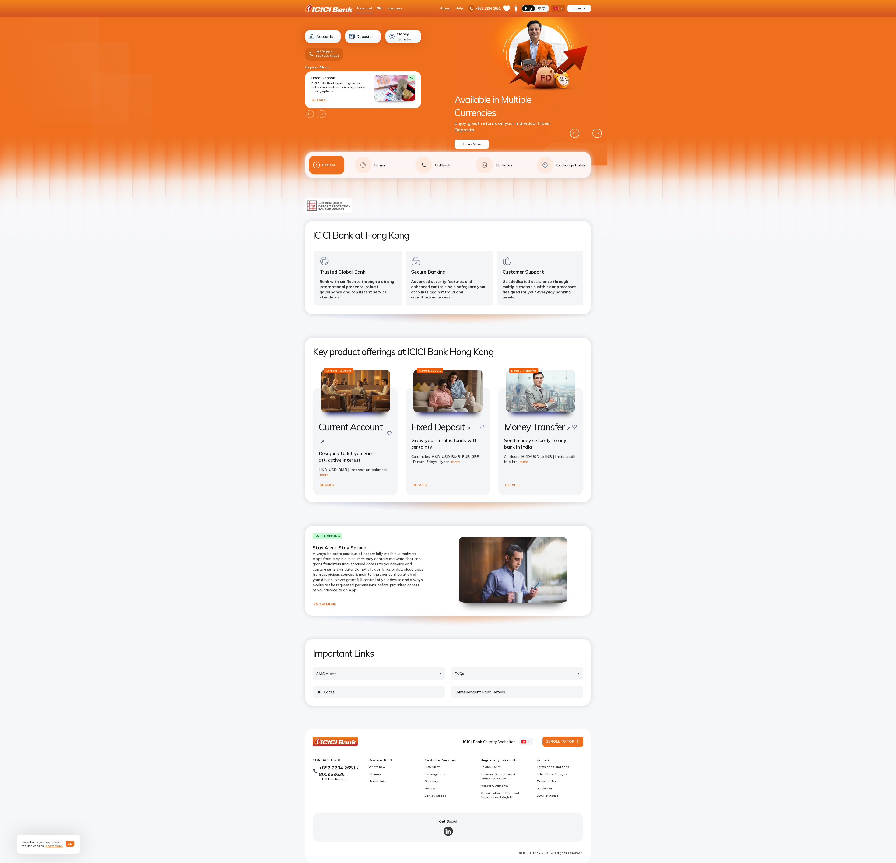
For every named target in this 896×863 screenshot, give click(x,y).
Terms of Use (546, 781)
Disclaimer (544, 788)
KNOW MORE (325, 604)
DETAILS (319, 100)
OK (70, 843)
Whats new (377, 766)
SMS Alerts (433, 766)
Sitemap (375, 774)
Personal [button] (364, 8)
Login (576, 8)
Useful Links (377, 781)
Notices (430, 788)
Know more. (54, 846)
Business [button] (394, 8)
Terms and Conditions (553, 766)
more (324, 474)
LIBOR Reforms (548, 795)
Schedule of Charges (552, 774)
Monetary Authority (494, 785)
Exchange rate (435, 774)
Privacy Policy (490, 766)
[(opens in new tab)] (328, 211)
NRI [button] (380, 8)
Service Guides (435, 795)
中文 (542, 8)
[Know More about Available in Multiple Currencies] (529, 91)
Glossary (431, 781)
